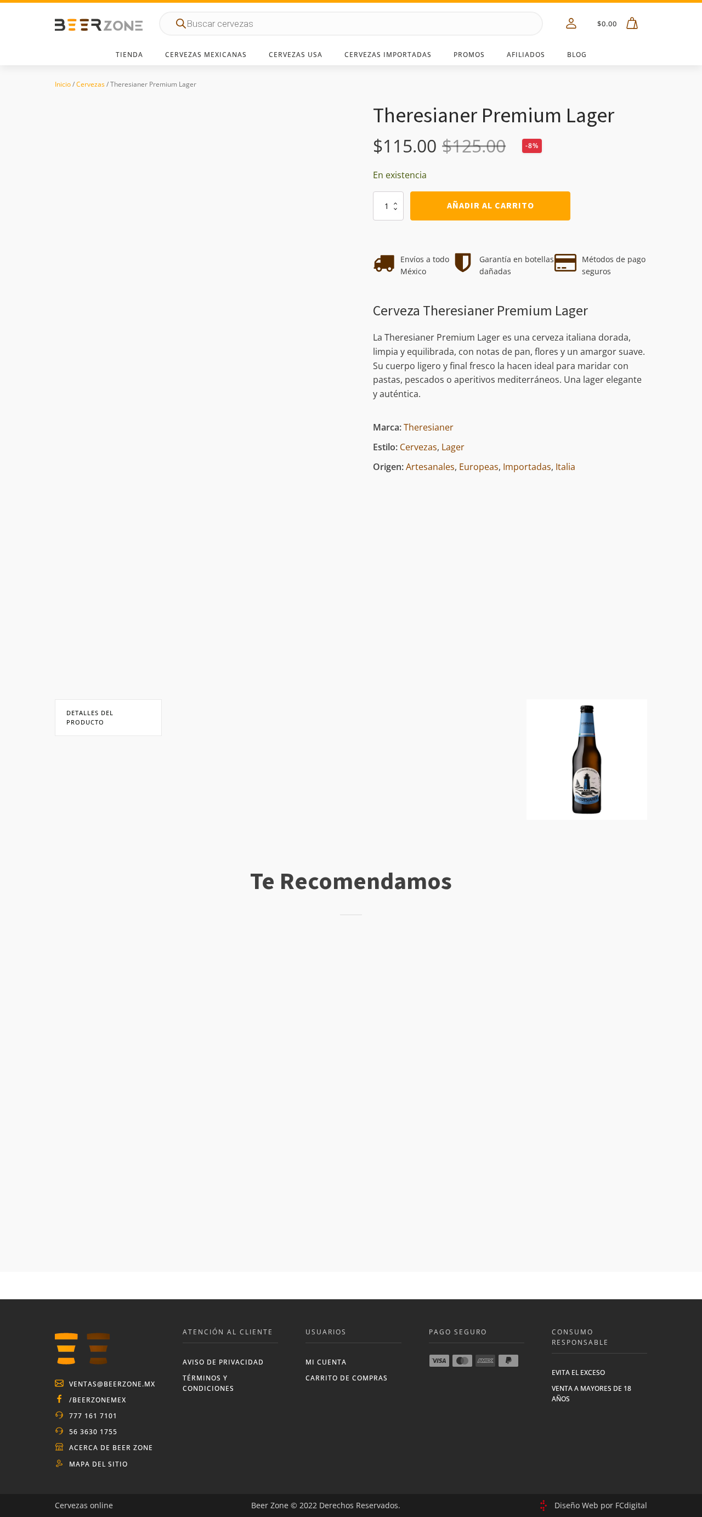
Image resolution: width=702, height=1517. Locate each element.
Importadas (527, 467)
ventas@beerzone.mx (112, 1384)
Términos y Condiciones (208, 1383)
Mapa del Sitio (98, 1464)
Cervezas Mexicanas (206, 54)
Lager (453, 447)
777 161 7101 (93, 1415)
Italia (565, 467)
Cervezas (90, 84)
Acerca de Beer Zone (111, 1447)
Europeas (479, 467)
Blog (577, 54)
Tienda (129, 54)
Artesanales (430, 467)
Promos (469, 54)
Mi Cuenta (326, 1362)
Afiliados (526, 54)
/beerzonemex (97, 1400)
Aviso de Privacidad (223, 1362)
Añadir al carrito (490, 206)
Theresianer (429, 427)
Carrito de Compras (346, 1378)
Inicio (63, 84)
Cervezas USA (295, 54)
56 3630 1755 (93, 1431)
